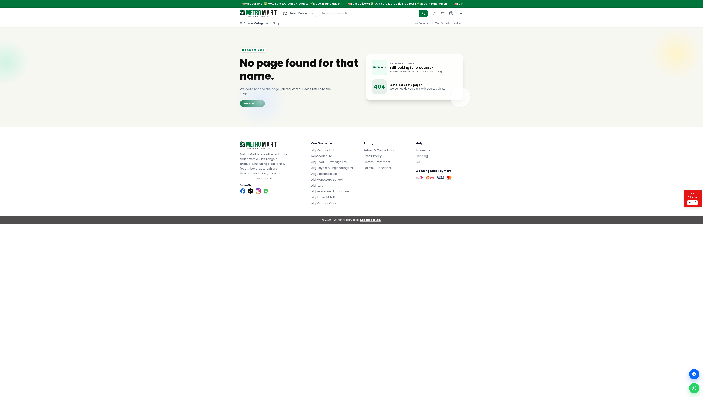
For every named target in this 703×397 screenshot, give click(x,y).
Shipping (422, 156)
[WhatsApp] (266, 191)
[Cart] (442, 13)
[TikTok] (250, 191)
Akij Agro (317, 185)
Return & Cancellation (379, 150)
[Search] (423, 13)
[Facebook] (243, 191)
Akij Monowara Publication (330, 191)
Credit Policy (372, 156)
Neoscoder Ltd (321, 156)
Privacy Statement (377, 162)
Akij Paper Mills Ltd (324, 197)
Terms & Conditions (377, 168)
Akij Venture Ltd (322, 150)
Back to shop (252, 103)
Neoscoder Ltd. (370, 220)
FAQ (419, 162)
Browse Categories (257, 23)
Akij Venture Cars (323, 203)
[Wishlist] (434, 13)
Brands (423, 23)
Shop (276, 23)
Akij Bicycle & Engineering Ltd (332, 168)
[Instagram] (258, 191)
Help (460, 23)
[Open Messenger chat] (694, 374)
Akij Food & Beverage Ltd (329, 162)
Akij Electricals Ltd (324, 174)
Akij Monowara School (327, 180)
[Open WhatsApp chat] (694, 388)
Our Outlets (442, 23)
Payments (423, 150)
